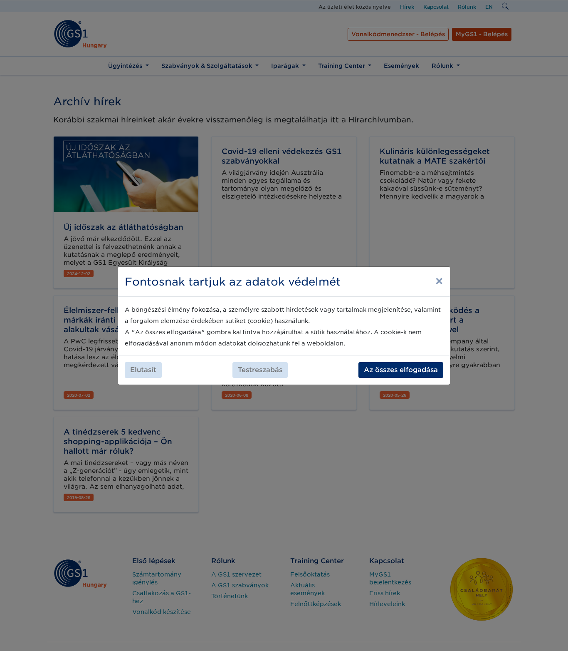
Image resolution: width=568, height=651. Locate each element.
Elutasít (143, 370)
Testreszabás (260, 370)
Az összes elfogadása (401, 370)
